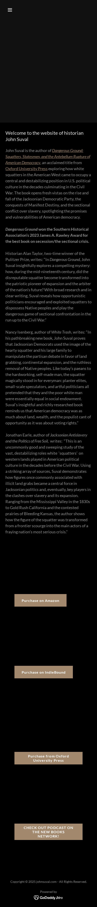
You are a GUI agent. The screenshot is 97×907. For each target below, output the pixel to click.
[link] (48, 897)
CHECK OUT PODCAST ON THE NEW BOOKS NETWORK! (48, 831)
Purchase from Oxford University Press (48, 758)
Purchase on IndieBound (44, 672)
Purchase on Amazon (40, 600)
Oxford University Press (26, 168)
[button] (15, 9)
